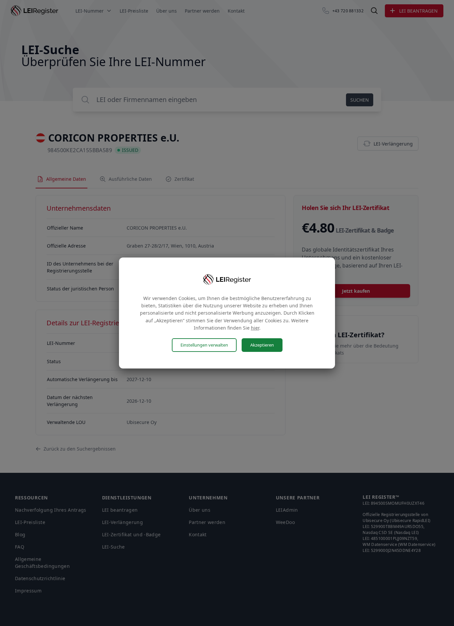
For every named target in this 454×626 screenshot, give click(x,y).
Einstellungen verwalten (204, 345)
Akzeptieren (262, 345)
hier (255, 328)
